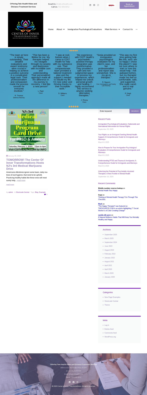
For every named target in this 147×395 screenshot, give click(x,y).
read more (21, 180)
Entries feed (109, 329)
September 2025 (111, 235)
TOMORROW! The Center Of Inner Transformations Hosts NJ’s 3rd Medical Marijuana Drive (25, 164)
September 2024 (111, 242)
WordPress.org (110, 337)
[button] (129, 5)
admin (10, 192)
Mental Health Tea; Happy (107, 190)
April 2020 (108, 269)
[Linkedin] (90, 5)
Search (135, 111)
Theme (107, 305)
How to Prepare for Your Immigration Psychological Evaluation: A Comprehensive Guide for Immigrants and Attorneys (119, 150)
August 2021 (109, 261)
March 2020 (109, 273)
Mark (100, 204)
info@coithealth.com (64, 4)
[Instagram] (98, 5)
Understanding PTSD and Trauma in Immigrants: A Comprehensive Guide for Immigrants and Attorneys (117, 162)
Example (42, 192)
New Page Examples (112, 297)
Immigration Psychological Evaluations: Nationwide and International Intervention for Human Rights (119, 125)
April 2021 (108, 265)
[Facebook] (94, 5)
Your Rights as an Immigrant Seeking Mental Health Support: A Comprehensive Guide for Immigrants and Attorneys (118, 137)
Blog (36, 192)
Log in (107, 325)
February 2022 (110, 254)
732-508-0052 (63, 7)
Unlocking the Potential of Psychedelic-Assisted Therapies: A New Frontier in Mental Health (116, 172)
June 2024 (108, 246)
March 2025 (109, 238)
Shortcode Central (22, 192)
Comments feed (111, 333)
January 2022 (110, 258)
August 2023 (109, 250)
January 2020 (110, 277)
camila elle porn (104, 215)
